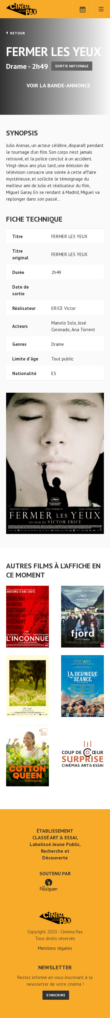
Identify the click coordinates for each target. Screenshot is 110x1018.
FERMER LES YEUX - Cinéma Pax (55, 918)
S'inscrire (55, 995)
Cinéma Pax (31, 9)
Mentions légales (55, 948)
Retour (17, 33)
